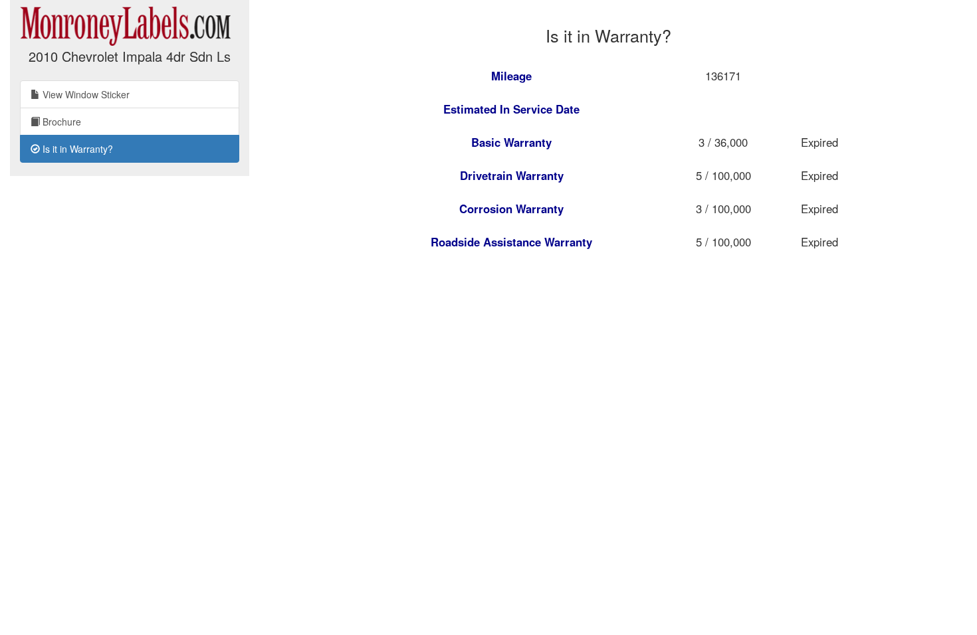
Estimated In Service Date (511, 109)
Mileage (511, 76)
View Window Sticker (85, 94)
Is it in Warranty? (76, 148)
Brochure (60, 121)
